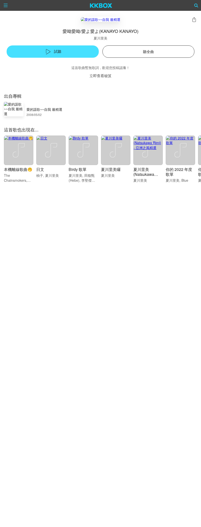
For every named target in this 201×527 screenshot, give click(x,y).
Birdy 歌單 (78, 169)
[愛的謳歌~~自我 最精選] (100, 19)
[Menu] (6, 5)
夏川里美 (100, 38)
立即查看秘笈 (100, 75)
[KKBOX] (101, 5)
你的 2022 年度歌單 (179, 171)
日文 (40, 169)
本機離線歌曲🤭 (18, 169)
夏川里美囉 (111, 169)
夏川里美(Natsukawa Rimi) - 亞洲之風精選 (147, 176)
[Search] (196, 5)
